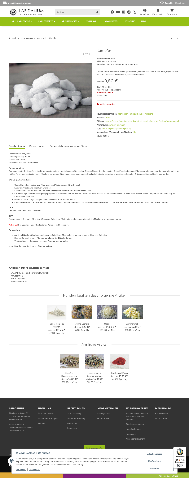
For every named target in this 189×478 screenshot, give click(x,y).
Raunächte (131, 434)
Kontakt (41, 423)
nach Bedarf (123, 114)
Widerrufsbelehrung (76, 418)
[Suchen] (97, 12)
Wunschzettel (161, 418)
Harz (136, 132)
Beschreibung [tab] (17, 146)
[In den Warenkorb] (11, 47)
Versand (117, 90)
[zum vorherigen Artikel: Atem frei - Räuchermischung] (171, 38)
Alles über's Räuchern (135, 439)
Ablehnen (154, 468)
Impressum (21, 469)
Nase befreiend (112, 121)
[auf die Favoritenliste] (86, 54)
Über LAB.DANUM (46, 413)
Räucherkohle (64, 238)
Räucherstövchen (30, 235)
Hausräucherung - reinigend (141, 114)
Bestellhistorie (161, 413)
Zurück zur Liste (17, 38)
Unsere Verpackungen (48, 418)
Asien (108, 117)
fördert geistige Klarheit (129, 121)
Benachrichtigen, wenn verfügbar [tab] (69, 146)
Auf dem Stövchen (116, 125)
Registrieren (180, 3)
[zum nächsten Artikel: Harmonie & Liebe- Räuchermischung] (177, 38)
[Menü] (184, 448)
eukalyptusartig (118, 129)
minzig (128, 129)
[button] (145, 12)
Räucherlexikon (45, 246)
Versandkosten (103, 418)
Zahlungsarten (103, 413)
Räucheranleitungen (135, 424)
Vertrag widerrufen (94, 448)
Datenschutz (34, 469)
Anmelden (169, 3)
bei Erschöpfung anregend (167, 121)
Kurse (143, 21)
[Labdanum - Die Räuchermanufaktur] (13, 21)
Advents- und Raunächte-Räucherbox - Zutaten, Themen (137, 416)
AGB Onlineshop (74, 413)
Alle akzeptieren (154, 454)
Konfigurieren (154, 461)
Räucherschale (44, 238)
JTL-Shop (173, 476)
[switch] (180, 465)
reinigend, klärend (148, 121)
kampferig (106, 129)
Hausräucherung (133, 429)
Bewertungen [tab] (37, 146)
